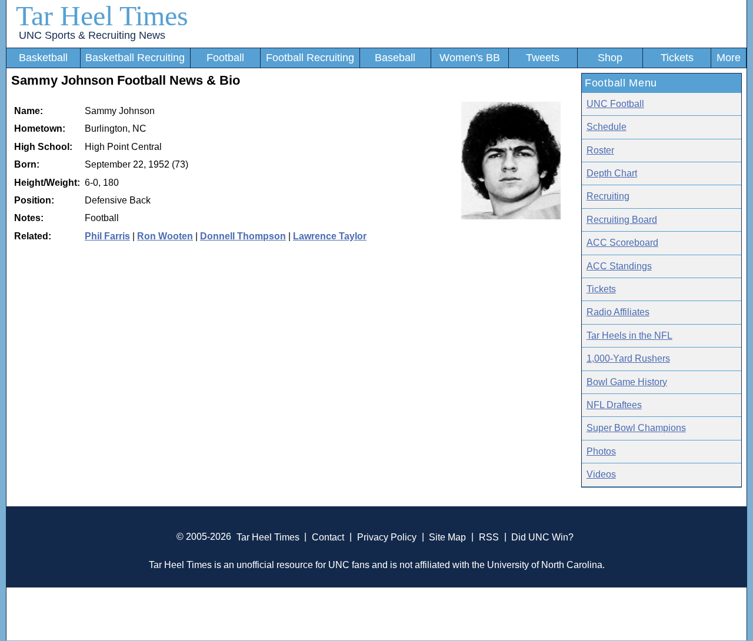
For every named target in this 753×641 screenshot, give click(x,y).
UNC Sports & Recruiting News (92, 35)
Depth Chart (612, 173)
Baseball (395, 58)
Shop (610, 58)
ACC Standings (619, 266)
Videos (601, 474)
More (729, 58)
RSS (489, 537)
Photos (601, 451)
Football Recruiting (310, 58)
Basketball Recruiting (135, 58)
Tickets (677, 58)
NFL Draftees (614, 405)
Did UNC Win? (542, 537)
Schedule (607, 127)
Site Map (447, 537)
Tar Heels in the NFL (629, 335)
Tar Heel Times (102, 15)
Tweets (542, 58)
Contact (328, 537)
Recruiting (608, 196)
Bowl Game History (627, 382)
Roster (600, 150)
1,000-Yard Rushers (628, 358)
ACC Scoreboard (622, 243)
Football (225, 58)
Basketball (43, 58)
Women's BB (469, 58)
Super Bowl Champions (636, 428)
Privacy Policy (387, 537)
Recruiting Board (622, 220)
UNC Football (615, 104)
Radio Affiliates (618, 312)
